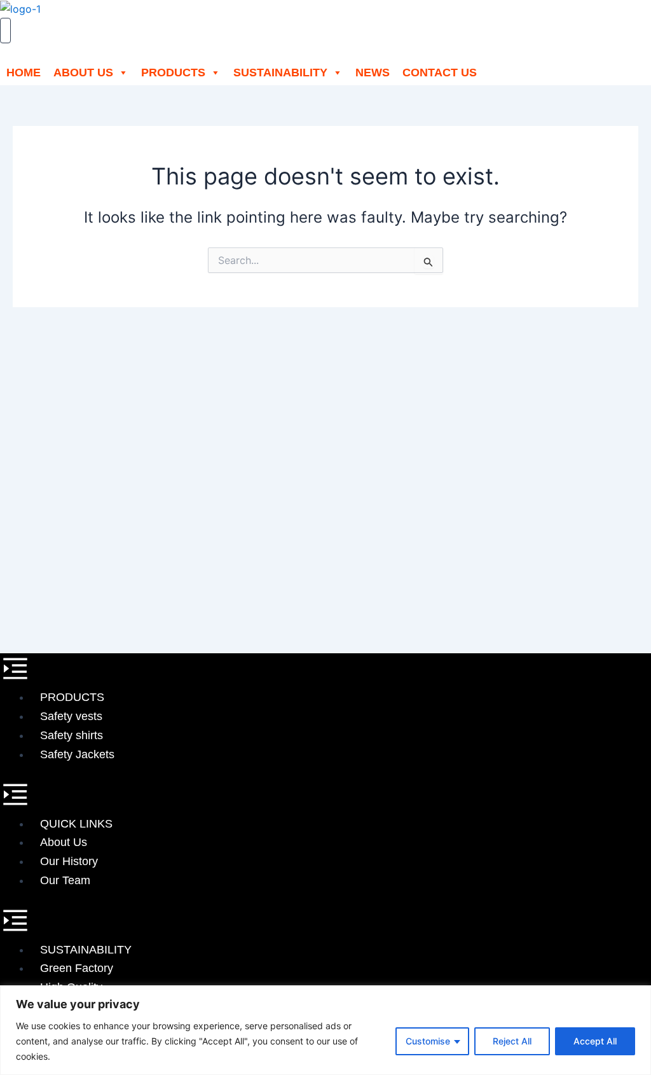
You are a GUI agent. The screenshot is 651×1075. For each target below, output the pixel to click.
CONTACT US (439, 72)
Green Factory (76, 968)
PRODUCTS (173, 72)
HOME (23, 72)
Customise (428, 1041)
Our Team (65, 880)
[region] (325, 1030)
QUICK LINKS (76, 823)
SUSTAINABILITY (280, 72)
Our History (69, 861)
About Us (63, 842)
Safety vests (71, 716)
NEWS (372, 72)
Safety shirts (71, 735)
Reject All (512, 1041)
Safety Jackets (77, 754)
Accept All (595, 1041)
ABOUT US (83, 72)
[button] (325, 670)
